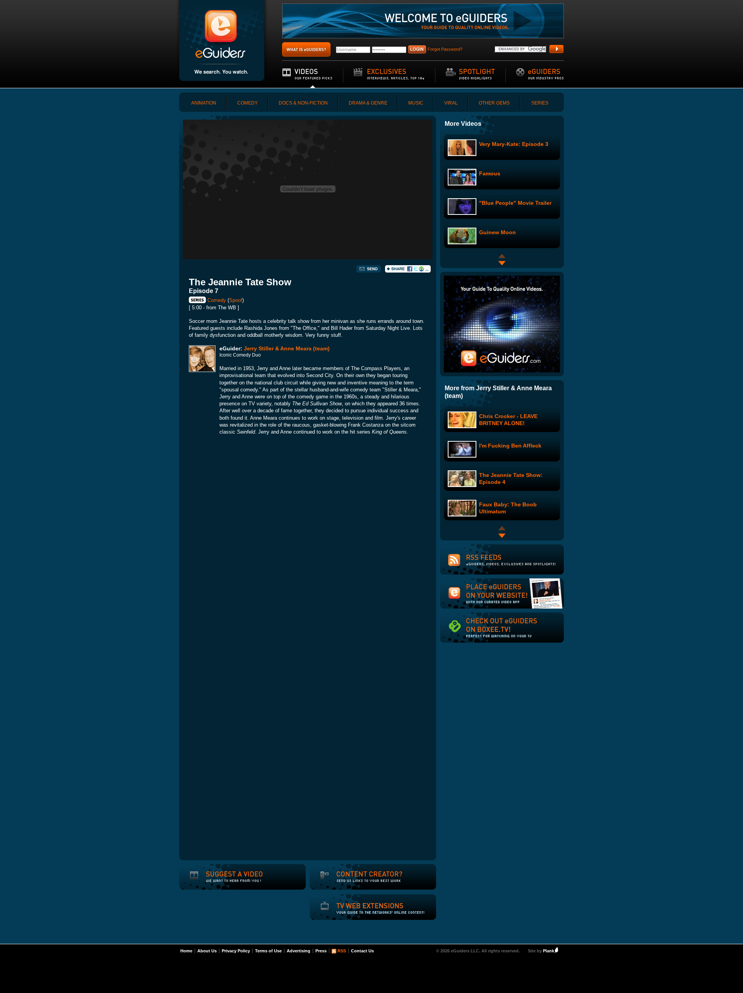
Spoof (235, 300)
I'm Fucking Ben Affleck (510, 445)
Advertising (298, 950)
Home (186, 950)
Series (539, 103)
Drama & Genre (368, 103)
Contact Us (362, 950)
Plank (548, 950)
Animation (203, 103)
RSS (341, 950)
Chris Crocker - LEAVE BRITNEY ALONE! (508, 419)
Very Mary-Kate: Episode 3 (513, 144)
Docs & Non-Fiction (303, 103)
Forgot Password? (445, 49)
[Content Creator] (360, 882)
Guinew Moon (497, 232)
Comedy (247, 103)
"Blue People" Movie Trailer (515, 203)
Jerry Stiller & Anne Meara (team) (287, 348)
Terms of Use (268, 950)
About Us (207, 950)
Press (321, 950)
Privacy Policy (236, 950)
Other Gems (494, 103)
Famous (489, 173)
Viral (451, 103)
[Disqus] (307, 549)
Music (415, 103)
